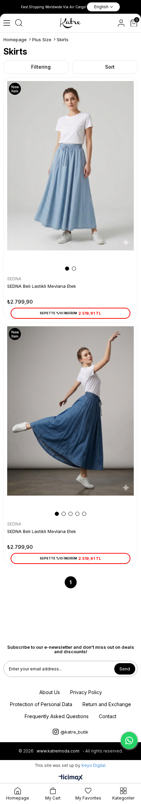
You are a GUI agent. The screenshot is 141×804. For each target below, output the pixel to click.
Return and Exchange (106, 704)
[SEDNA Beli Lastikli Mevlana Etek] (70, 176)
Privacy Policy (86, 692)
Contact (107, 716)
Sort (110, 67)
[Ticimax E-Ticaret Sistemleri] (71, 778)
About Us (49, 692)
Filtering (41, 67)
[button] (67, 269)
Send (124, 668)
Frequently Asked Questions (57, 716)
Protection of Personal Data (41, 704)
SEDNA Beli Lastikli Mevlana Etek (41, 286)
